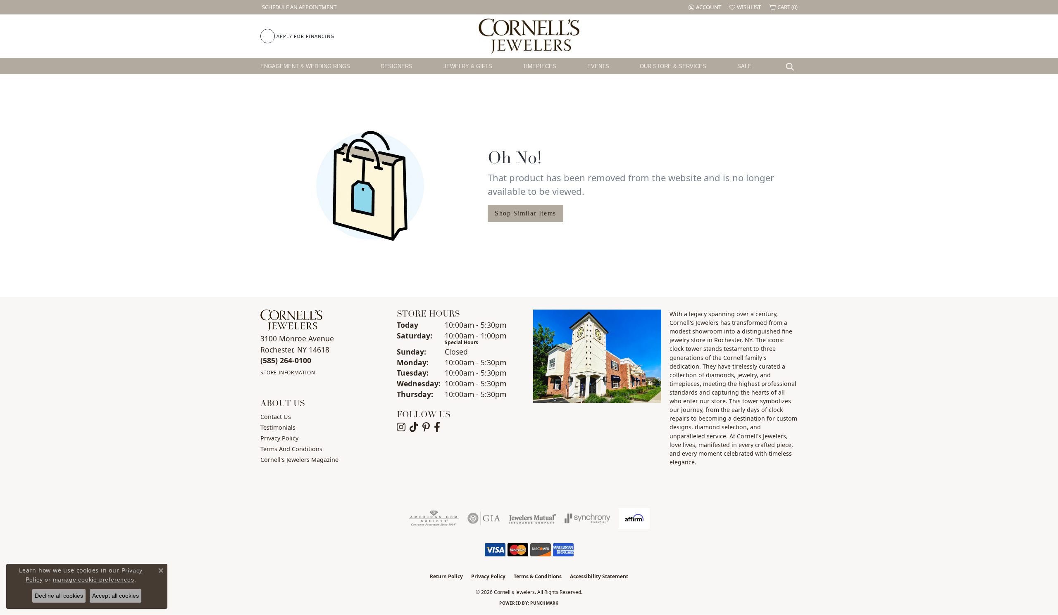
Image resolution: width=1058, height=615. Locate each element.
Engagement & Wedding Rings (305, 66)
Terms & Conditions (538, 576)
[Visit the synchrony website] (587, 518)
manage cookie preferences (93, 579)
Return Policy (446, 576)
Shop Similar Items (525, 213)
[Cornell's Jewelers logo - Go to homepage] (528, 36)
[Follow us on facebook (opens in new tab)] (437, 427)
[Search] (792, 66)
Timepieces (539, 66)
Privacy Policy (279, 438)
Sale (744, 66)
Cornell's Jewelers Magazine (299, 460)
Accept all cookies (115, 595)
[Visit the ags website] (433, 518)
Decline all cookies (59, 595)
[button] (705, 7)
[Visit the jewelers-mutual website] (532, 518)
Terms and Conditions (291, 449)
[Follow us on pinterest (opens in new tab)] (426, 427)
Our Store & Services (673, 66)
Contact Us (275, 417)
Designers (396, 66)
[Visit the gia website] (483, 518)
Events (598, 66)
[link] (298, 7)
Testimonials (277, 427)
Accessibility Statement (599, 576)
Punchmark (544, 603)
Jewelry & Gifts (467, 66)
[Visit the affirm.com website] (634, 518)
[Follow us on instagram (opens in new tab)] (401, 427)
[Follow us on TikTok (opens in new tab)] (414, 427)
